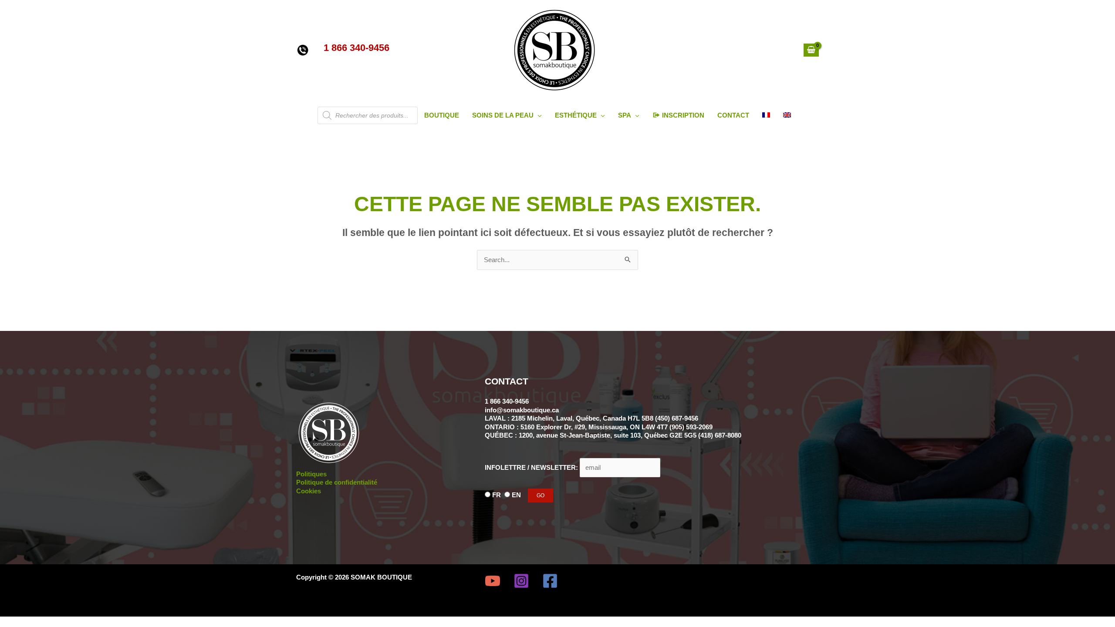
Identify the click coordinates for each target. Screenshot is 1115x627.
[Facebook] (550, 581)
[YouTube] (492, 581)
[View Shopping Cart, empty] (811, 50)
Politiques (311, 474)
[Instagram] (521, 581)
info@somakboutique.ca (522, 410)
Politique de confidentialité (336, 482)
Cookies (308, 491)
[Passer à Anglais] (787, 115)
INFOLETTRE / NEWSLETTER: (532, 467)
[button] (538, 115)
